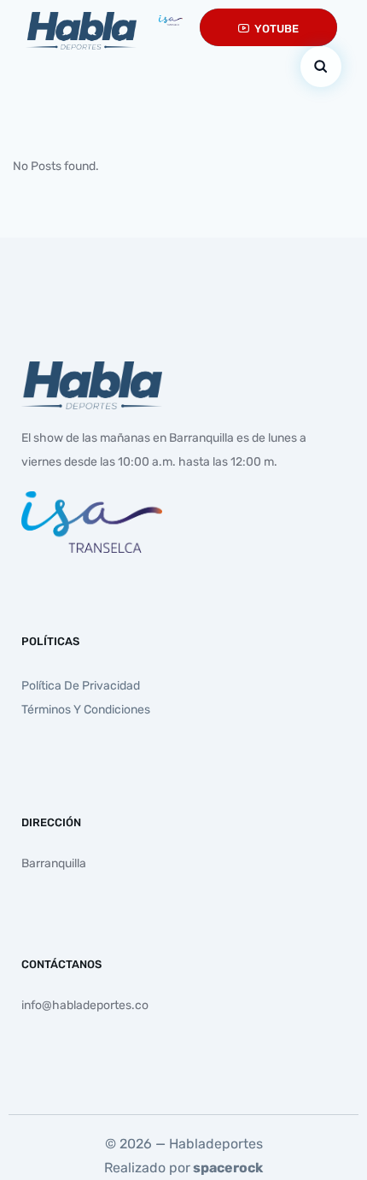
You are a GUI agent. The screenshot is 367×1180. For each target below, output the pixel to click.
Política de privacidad (80, 685)
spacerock (228, 1167)
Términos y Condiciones (85, 709)
